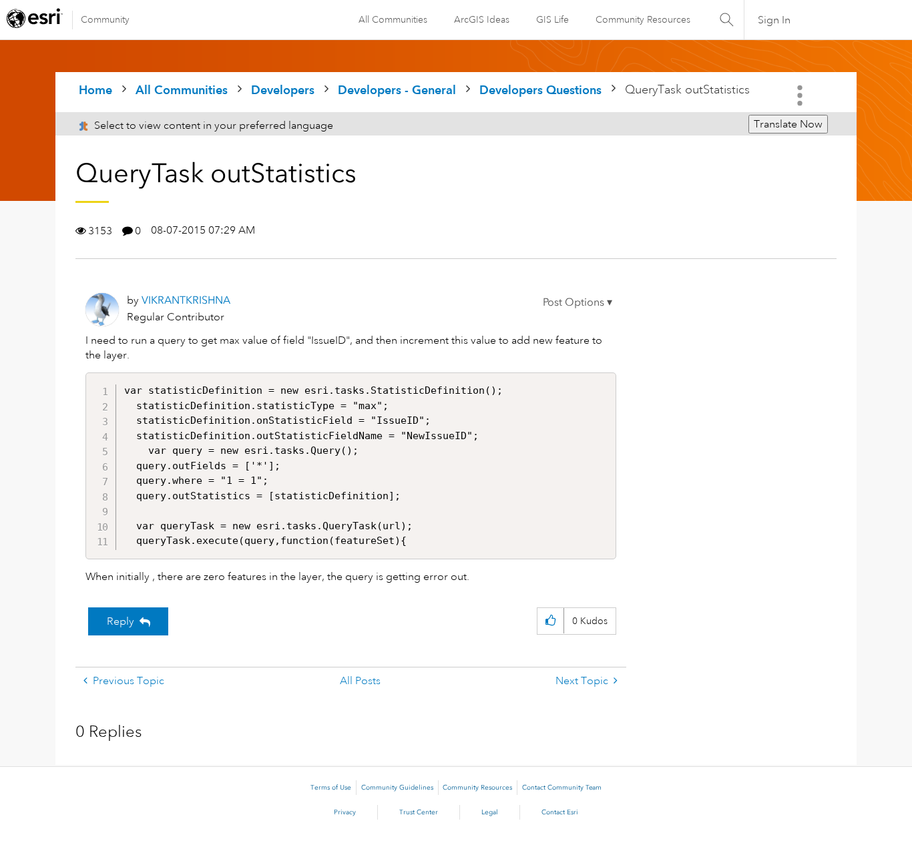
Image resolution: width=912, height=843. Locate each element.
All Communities (393, 19)
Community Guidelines (397, 788)
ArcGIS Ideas (481, 19)
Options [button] (801, 95)
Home (95, 90)
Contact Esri (559, 812)
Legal (489, 812)
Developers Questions (540, 90)
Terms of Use (330, 788)
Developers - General (397, 90)
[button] (577, 302)
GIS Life (552, 19)
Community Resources (643, 19)
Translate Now (788, 124)
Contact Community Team (562, 788)
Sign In (774, 20)
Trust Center (418, 812)
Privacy (345, 812)
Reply (120, 621)
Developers (282, 90)
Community (105, 19)
